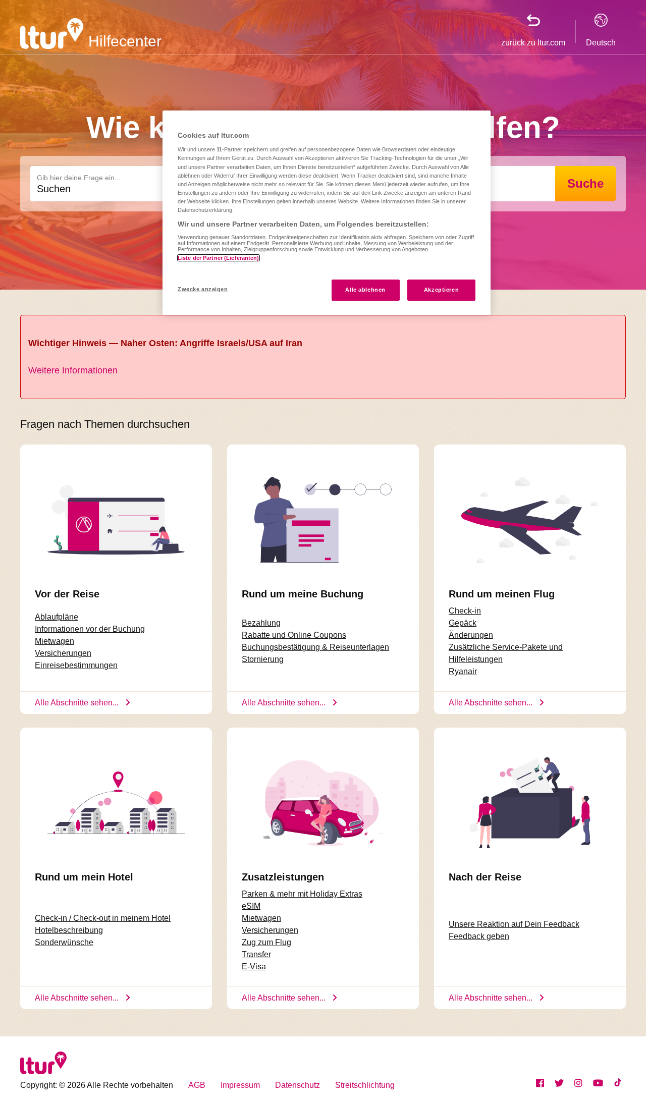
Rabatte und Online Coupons (294, 635)
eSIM (251, 906)
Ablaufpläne (56, 617)
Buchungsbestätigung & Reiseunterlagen (315, 647)
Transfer (256, 954)
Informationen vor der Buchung (90, 629)
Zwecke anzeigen (203, 289)
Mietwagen (54, 641)
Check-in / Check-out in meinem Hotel (103, 918)
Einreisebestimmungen (76, 665)
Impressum (240, 1085)
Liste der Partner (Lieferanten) (218, 258)
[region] (327, 213)
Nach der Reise (485, 876)
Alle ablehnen (365, 290)
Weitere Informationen (73, 370)
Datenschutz (297, 1085)
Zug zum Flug (266, 942)
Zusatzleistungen (283, 876)
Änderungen (471, 635)
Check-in (465, 610)
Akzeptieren (441, 290)
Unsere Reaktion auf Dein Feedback (514, 924)
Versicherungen (63, 653)
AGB (196, 1085)
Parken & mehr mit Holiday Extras (302, 894)
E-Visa (254, 966)
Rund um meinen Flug (502, 593)
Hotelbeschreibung (69, 930)
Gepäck (462, 623)
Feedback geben (479, 936)
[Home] (51, 33)
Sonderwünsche (64, 942)
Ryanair (463, 671)
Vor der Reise (67, 593)
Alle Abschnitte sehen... (77, 702)
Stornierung (263, 659)
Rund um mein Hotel (84, 876)
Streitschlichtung (365, 1085)
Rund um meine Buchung (302, 593)
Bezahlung (261, 623)
